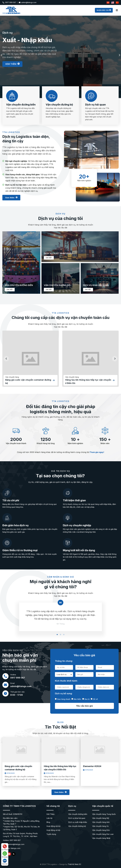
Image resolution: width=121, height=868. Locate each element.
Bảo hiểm (77, 699)
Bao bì (87, 699)
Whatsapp (5, 857)
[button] (1, 55)
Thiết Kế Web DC (74, 864)
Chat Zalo (5, 864)
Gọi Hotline (5, 849)
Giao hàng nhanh (63, 699)
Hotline (13, 675)
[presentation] (6, 358)
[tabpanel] (60, 619)
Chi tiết (10, 289)
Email (12, 683)
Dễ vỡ (95, 699)
